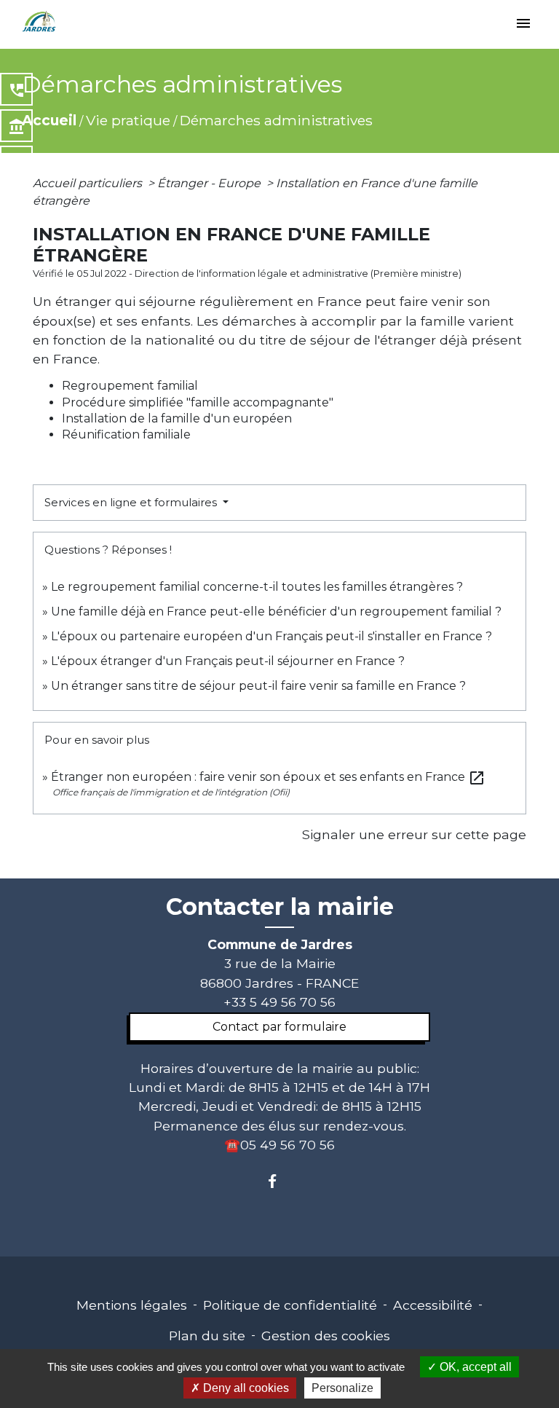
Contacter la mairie (280, 907)
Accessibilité (432, 1305)
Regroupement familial (130, 386)
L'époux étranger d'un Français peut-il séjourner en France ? (228, 661)
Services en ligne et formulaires (132, 502)
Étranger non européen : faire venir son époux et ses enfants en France (268, 777)
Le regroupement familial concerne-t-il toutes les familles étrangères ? (257, 587)
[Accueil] (39, 21)
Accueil (49, 120)
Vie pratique (128, 120)
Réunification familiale (126, 434)
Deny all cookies (244, 1388)
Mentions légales (131, 1305)
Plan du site (207, 1335)
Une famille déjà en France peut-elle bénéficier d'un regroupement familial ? (276, 611)
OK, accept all (474, 1367)
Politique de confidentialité (290, 1305)
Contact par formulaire (279, 1027)
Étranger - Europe (210, 183)
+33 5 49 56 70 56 (279, 1002)
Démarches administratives (276, 120)
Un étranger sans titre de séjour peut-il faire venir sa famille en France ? (258, 686)
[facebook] (279, 1181)
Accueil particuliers (89, 183)
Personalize (342, 1388)
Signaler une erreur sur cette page (414, 834)
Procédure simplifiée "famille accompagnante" (197, 402)
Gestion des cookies (325, 1335)
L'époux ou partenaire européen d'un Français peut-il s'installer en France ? (271, 636)
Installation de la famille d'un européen (177, 418)
